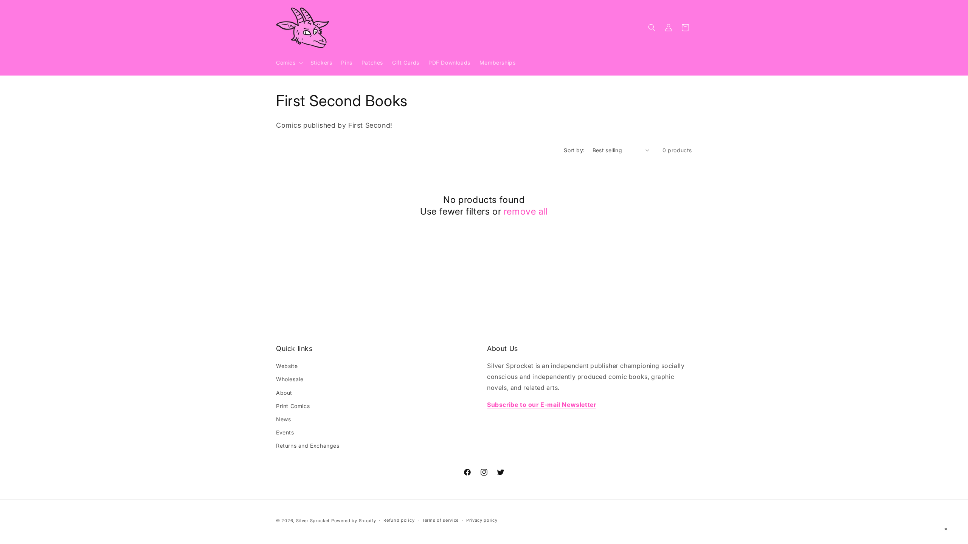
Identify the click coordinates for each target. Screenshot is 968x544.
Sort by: (574, 150)
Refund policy (398, 520)
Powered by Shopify (353, 520)
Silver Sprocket (313, 520)
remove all (526, 211)
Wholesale (289, 379)
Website (287, 366)
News (283, 419)
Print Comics (293, 406)
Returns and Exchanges (308, 445)
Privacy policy (482, 520)
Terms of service (440, 520)
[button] (288, 63)
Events (285, 432)
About (284, 392)
